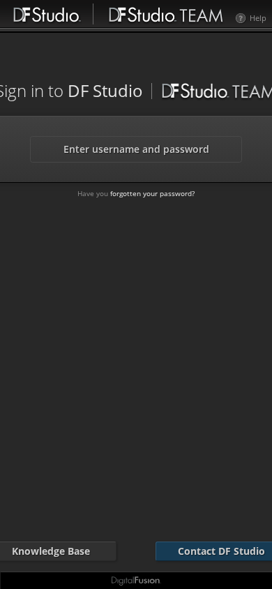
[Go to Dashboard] (166, 13)
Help (258, 18)
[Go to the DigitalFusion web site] (136, 581)
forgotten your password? (152, 193)
